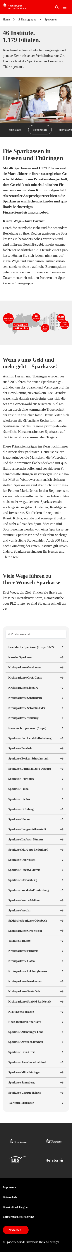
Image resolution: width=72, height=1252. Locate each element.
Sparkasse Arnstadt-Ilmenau (25, 1041)
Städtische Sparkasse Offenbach (27, 920)
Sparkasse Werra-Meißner (24, 900)
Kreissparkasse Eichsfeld (23, 950)
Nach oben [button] (15, 1230)
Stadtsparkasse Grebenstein (25, 930)
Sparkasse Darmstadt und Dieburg (29, 768)
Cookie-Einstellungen (15, 1207)
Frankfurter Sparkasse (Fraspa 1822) (31, 647)
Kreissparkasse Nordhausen (25, 981)
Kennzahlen (40, 129)
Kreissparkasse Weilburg (23, 717)
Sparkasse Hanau (19, 819)
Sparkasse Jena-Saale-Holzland (27, 1062)
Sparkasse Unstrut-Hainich (24, 1092)
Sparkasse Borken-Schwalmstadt (28, 758)
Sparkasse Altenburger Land (26, 1031)
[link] (64, 7)
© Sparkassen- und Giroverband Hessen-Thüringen (31, 1242)
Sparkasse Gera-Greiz (21, 1052)
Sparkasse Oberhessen (21, 859)
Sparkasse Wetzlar (19, 910)
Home (6, 19)
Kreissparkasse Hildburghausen (27, 971)
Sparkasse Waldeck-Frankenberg (28, 890)
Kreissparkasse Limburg (23, 687)
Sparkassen (15, 129)
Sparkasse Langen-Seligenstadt (27, 829)
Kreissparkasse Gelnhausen (25, 667)
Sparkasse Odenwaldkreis (24, 869)
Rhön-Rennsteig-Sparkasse (24, 1021)
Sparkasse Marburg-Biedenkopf (27, 849)
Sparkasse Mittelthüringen (24, 1072)
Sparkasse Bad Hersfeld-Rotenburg (29, 738)
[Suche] (57, 7)
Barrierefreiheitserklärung (18, 1216)
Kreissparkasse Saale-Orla (24, 991)
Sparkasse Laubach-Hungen (25, 839)
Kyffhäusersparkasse (21, 1011)
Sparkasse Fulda (18, 788)
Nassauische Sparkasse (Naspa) (27, 728)
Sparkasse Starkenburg (22, 880)
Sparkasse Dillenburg (21, 778)
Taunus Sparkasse (19, 940)
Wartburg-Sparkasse (21, 1102)
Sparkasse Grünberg (21, 809)
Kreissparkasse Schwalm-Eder (26, 708)
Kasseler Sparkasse (20, 657)
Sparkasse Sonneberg (21, 1082)
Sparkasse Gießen (19, 799)
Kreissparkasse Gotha (21, 961)
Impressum (9, 1187)
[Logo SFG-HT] (18, 7)
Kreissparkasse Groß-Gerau (25, 677)
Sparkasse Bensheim (20, 748)
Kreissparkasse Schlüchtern (25, 697)
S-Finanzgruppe (27, 19)
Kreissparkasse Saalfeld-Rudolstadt (29, 1001)
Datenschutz (10, 1197)
